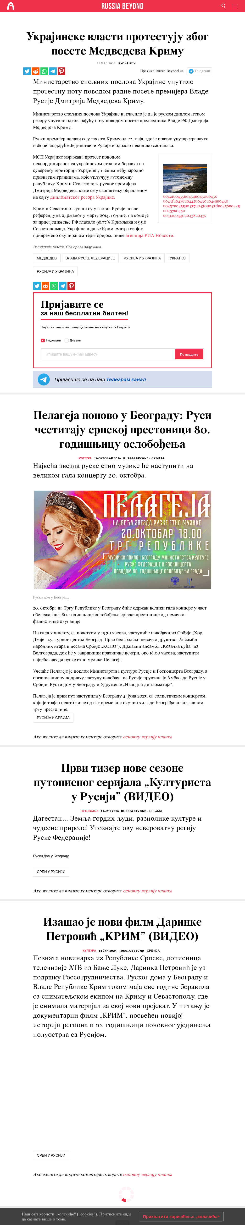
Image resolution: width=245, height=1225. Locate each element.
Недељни (53, 340)
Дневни (75, 340)
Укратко (178, 258)
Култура (85, 458)
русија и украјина (142, 258)
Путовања (90, 811)
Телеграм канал (126, 379)
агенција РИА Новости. (151, 235)
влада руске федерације (90, 258)
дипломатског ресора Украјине (82, 197)
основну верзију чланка (147, 737)
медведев (47, 258)
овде (127, 1214)
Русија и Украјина (55, 271)
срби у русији (51, 872)
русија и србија (53, 718)
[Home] (10, 6)
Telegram (202, 71)
